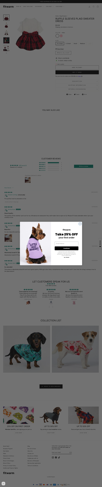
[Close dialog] (80, 223)
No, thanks (66, 257)
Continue (66, 248)
